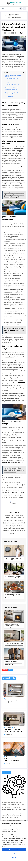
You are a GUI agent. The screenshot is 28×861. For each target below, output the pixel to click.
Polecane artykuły (10, 93)
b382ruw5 (8, 698)
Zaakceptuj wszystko (14, 850)
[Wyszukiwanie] (21, 8)
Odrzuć (14, 858)
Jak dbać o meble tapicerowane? (12, 87)
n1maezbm (8, 727)
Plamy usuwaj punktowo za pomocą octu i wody (15, 81)
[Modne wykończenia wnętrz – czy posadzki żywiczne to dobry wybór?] (14, 748)
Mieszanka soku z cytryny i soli (13, 84)
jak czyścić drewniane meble (15, 341)
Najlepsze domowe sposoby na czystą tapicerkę (13, 76)
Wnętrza (10, 669)
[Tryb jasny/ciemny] (24, 8)
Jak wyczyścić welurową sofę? (11, 89)
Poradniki (5, 669)
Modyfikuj (14, 854)
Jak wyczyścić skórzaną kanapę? (11, 92)
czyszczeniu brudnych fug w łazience (10, 462)
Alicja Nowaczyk (9, 757)
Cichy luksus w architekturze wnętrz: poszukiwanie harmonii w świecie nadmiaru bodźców (13, 730)
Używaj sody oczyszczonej (12, 78)
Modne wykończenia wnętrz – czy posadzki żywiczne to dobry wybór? (12, 759)
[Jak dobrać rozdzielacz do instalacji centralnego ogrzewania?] (14, 689)
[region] (14, 841)
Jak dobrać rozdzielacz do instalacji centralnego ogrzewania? (11, 701)
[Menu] (3, 8)
